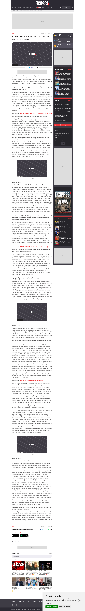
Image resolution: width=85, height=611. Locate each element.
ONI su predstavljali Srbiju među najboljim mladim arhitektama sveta (63, 88)
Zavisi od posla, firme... (61, 140)
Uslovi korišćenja (31, 609)
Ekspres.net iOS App (15, 535)
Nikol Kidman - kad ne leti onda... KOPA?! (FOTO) (63, 228)
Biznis (27, 7)
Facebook (13, 542)
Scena (39, 7)
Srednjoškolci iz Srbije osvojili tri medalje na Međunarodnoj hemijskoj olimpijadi (63, 93)
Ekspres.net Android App (24, 535)
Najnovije (19, 7)
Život (51, 7)
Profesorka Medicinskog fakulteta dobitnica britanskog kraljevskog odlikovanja (63, 73)
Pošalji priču (67, 7)
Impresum (24, 609)
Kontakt (38, 609)
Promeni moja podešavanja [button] (64, 606)
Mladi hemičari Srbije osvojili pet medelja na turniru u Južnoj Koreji (63, 78)
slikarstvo (14, 529)
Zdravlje (47, 7)
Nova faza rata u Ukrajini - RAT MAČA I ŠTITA (63, 104)
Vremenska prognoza (63, 35)
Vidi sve (69, 69)
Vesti (24, 7)
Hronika (31, 7)
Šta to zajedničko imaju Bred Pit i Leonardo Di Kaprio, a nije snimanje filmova (63, 233)
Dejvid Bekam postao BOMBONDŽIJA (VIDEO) (63, 223)
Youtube (19, 542)
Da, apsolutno (59, 135)
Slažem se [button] (48, 606)
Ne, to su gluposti (59, 137)
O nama (13, 609)
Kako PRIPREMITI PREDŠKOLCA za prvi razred (63, 107)
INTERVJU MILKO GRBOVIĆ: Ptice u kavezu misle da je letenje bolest (35, 247)
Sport (43, 7)
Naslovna (14, 7)
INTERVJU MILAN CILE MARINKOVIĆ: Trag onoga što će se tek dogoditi (36, 113)
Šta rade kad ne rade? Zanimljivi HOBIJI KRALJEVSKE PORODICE (63, 243)
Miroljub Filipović (29, 529)
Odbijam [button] (55, 606)
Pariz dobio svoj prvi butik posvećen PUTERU (63, 111)
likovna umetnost (20, 529)
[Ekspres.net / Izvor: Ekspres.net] (32, 168)
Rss (70, 125)
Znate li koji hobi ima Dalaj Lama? (63, 238)
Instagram (16, 542)
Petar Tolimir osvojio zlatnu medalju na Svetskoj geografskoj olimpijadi (63, 83)
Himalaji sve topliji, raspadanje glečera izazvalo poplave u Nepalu (63, 115)
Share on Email (37, 67)
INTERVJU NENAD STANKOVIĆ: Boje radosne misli (31, 380)
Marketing (18, 609)
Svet (36, 7)
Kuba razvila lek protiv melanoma (63, 119)
